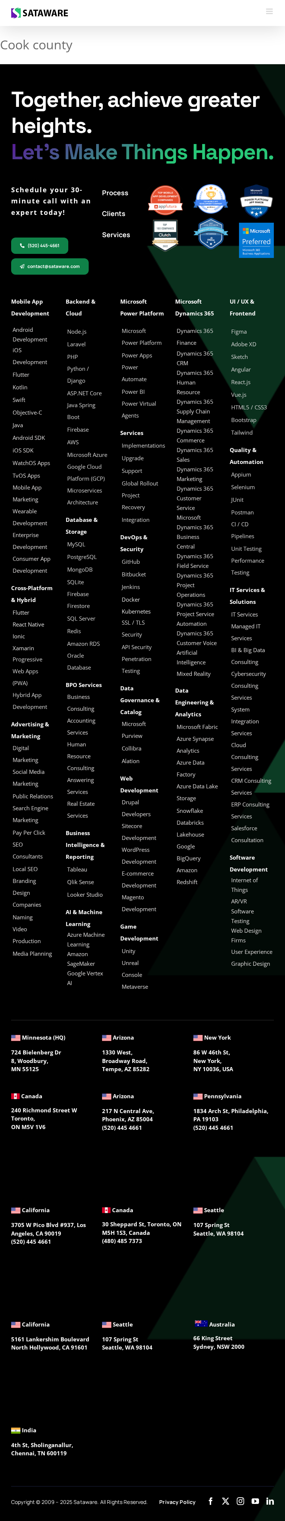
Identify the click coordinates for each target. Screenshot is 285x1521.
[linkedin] (270, 1501)
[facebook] (210, 1501)
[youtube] (255, 1501)
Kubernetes (136, 611)
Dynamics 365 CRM (195, 358)
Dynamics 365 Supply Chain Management (195, 411)
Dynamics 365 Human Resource (195, 382)
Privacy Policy (177, 1501)
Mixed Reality (194, 673)
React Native (28, 624)
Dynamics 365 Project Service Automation (195, 614)
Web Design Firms (246, 935)
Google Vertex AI (85, 978)
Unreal (131, 962)
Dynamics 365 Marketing (195, 474)
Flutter (21, 612)
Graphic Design (250, 963)
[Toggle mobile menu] (270, 11)
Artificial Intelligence (191, 657)
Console (133, 974)
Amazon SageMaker (81, 958)
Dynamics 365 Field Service (195, 560)
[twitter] (225, 1501)
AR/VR (239, 901)
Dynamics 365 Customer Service (195, 498)
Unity (128, 951)
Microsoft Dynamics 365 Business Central (195, 532)
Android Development (30, 334)
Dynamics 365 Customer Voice (197, 638)
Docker (131, 599)
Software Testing (242, 916)
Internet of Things (244, 884)
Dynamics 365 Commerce (195, 435)
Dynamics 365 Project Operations (195, 585)
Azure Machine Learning (86, 939)
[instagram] (240, 1501)
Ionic (19, 636)
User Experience (251, 951)
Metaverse (136, 986)
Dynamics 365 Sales (195, 454)
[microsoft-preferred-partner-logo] (256, 225)
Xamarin (23, 648)
